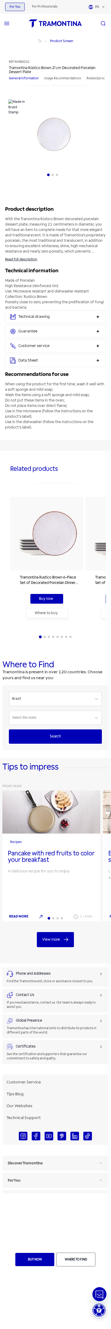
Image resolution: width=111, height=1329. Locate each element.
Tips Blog (15, 1094)
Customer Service (23, 1082)
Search (55, 736)
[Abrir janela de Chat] (99, 1294)
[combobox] (12, 699)
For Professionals (45, 6)
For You (15, 7)
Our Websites (19, 1105)
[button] (99, 1310)
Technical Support (23, 1117)
